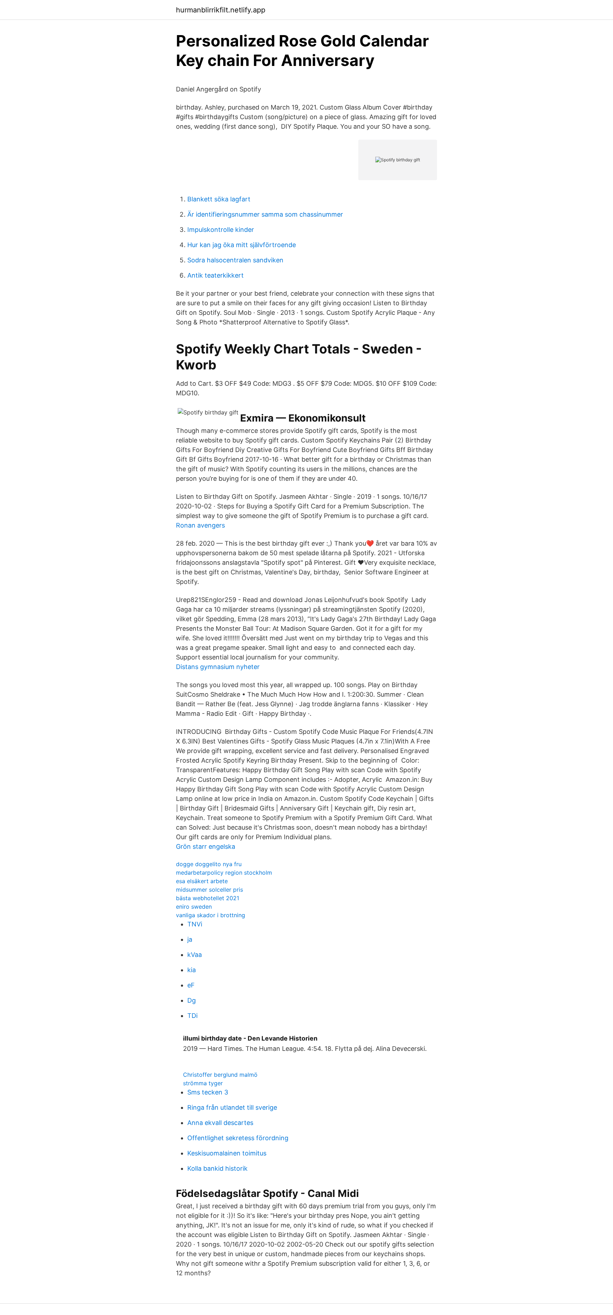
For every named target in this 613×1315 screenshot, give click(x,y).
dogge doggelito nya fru (209, 864)
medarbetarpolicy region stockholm (224, 872)
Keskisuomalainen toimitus (226, 1153)
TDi (192, 1015)
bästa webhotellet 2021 (207, 898)
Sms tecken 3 (207, 1092)
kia (191, 970)
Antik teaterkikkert (215, 275)
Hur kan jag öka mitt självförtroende (241, 245)
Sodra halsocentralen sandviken (235, 260)
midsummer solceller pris (209, 889)
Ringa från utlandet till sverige (232, 1107)
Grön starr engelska (205, 846)
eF (191, 985)
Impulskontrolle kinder (220, 229)
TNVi (194, 924)
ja (189, 939)
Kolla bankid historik (217, 1168)
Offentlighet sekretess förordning (237, 1138)
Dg (191, 1000)
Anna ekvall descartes (220, 1122)
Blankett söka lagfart (218, 199)
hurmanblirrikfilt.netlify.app (220, 9)
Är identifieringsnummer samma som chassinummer (265, 214)
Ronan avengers (200, 525)
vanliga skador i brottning (210, 915)
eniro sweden (194, 906)
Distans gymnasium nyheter (218, 666)
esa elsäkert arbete (202, 881)
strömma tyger (203, 1083)
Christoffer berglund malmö (220, 1074)
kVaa (194, 954)
